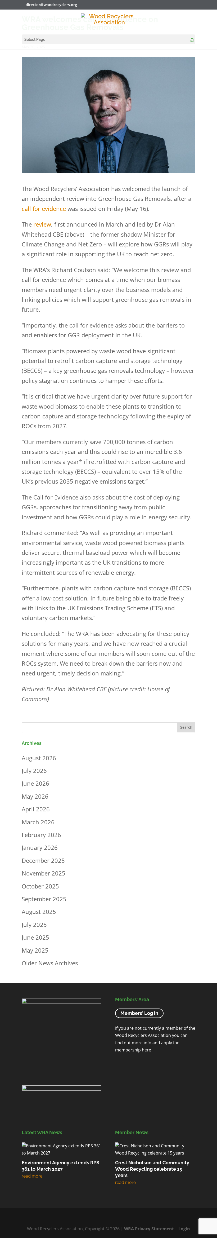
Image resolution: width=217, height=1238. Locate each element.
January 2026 (40, 847)
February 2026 (41, 835)
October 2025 (40, 886)
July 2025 (34, 924)
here (146, 1050)
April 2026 (36, 809)
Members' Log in (139, 1013)
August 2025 (39, 912)
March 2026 (38, 822)
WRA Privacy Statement (149, 1229)
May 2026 (35, 796)
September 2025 (44, 899)
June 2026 (35, 783)
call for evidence (44, 209)
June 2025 (35, 937)
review (42, 224)
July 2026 (34, 771)
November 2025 (43, 873)
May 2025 (35, 950)
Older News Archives (50, 963)
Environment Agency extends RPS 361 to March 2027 (60, 1166)
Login (184, 1229)
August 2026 (39, 758)
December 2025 (43, 860)
